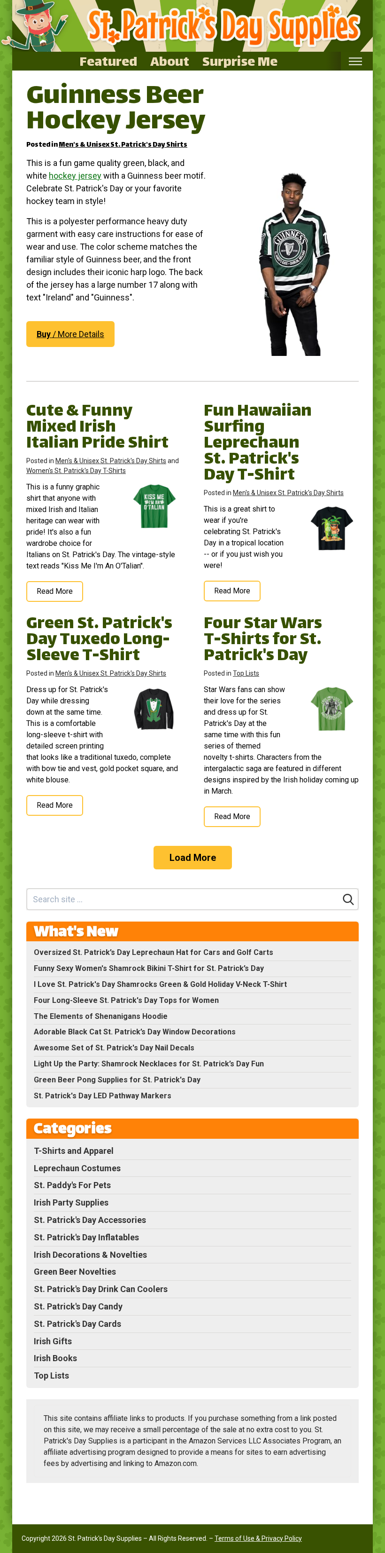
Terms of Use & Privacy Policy (258, 1538)
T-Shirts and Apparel (74, 1151)
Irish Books (55, 1358)
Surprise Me (239, 61)
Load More (192, 857)
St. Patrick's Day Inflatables (86, 1237)
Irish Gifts (53, 1341)
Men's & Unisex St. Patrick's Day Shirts (123, 145)
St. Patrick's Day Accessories (90, 1220)
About (169, 61)
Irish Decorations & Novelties (90, 1255)
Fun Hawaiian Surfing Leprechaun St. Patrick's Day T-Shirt (258, 444)
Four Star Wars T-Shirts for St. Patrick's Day (263, 640)
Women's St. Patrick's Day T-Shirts (76, 470)
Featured (108, 61)
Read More (55, 591)
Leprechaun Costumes (77, 1168)
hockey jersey (75, 176)
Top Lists (246, 673)
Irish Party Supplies (71, 1202)
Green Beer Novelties (75, 1272)
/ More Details (70, 334)
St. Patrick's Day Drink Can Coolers (101, 1289)
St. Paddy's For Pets (72, 1185)
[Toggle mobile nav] (355, 61)
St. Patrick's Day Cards (77, 1324)
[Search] (348, 899)
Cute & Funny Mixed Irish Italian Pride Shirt (97, 428)
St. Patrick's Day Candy (78, 1306)
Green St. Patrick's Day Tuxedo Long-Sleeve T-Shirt (99, 640)
